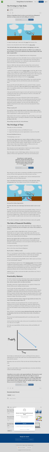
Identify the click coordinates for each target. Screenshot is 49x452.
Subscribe (24, 423)
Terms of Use (29, 425)
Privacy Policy (32, 426)
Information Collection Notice (24, 426)
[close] (33, 409)
